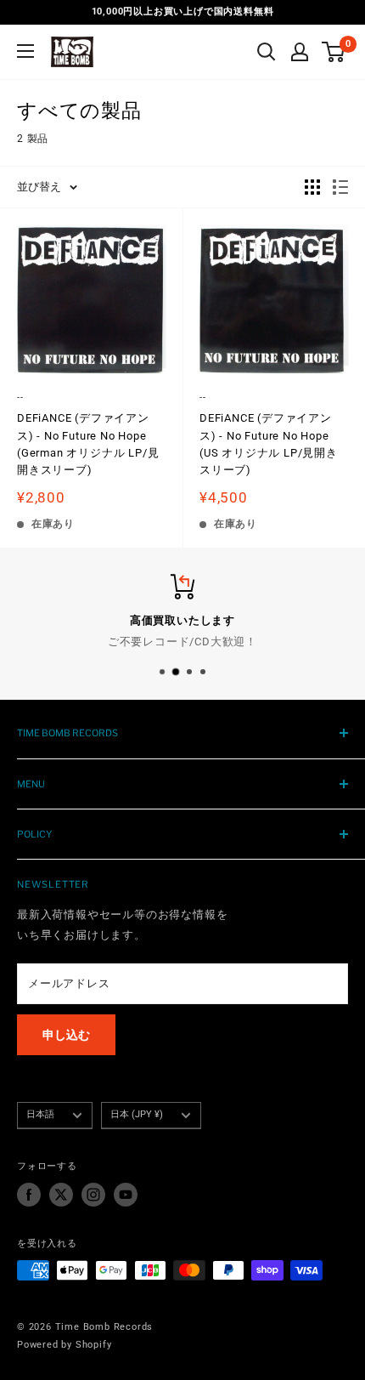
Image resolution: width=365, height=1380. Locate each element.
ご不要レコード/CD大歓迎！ (182, 640)
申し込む (66, 1035)
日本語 (40, 1114)
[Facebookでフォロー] (29, 1195)
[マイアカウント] (299, 52)
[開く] (266, 52)
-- (20, 397)
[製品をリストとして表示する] (340, 187)
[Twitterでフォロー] (61, 1195)
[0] (334, 52)
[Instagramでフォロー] (93, 1195)
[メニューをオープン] (25, 51)
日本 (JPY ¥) (136, 1114)
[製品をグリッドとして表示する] (312, 187)
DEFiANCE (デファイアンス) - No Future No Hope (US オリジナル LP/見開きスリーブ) (268, 443)
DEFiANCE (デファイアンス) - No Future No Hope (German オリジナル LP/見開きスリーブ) (88, 443)
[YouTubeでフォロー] (126, 1195)
